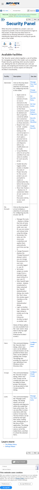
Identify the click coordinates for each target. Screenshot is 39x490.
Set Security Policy (33, 98)
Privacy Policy (20, 478)
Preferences (6, 484)
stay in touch (20, 462)
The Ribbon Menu (11, 444)
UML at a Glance (6, 469)
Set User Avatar (33, 105)
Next (35, 19)
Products (4, 466)
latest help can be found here (23, 16)
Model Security (33, 127)
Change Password (33, 91)
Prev (29, 19)
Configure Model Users (33, 344)
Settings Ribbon (10, 446)
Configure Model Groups (33, 374)
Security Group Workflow (33, 120)
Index (7, 10)
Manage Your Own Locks (33, 84)
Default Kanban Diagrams (33, 112)
